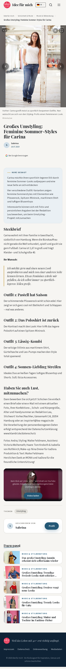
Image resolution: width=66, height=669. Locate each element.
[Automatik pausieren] (55, 30)
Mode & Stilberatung (45, 15)
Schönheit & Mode (25, 15)
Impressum (9, 649)
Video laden (33, 495)
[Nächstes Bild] (60, 66)
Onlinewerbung (40, 649)
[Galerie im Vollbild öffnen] (61, 30)
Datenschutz (23, 649)
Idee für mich (9, 15)
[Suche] (50, 5)
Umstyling (21, 511)
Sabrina (15, 143)
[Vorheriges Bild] (5, 66)
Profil (52, 526)
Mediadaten (56, 649)
